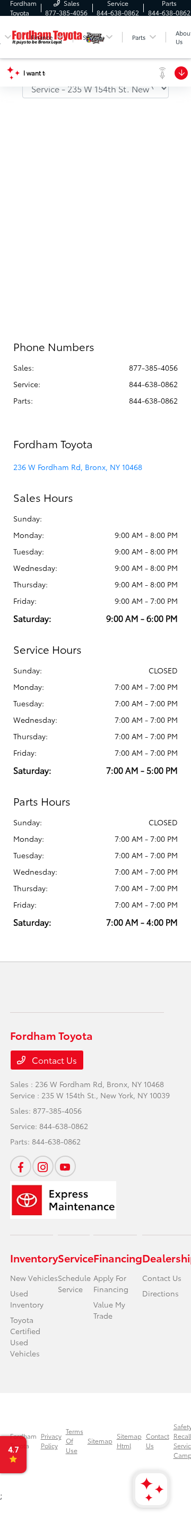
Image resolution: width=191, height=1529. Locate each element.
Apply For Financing (110, 1283)
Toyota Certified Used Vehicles (25, 1336)
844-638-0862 (153, 384)
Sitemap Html (129, 1440)
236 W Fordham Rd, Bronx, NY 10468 (77, 467)
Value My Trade (109, 1310)
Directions (160, 1293)
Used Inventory (27, 1299)
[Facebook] (20, 1166)
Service (75, 1257)
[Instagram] (43, 1166)
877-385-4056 (153, 367)
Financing (117, 1257)
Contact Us (53, 1060)
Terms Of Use (74, 1441)
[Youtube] (65, 1166)
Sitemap (100, 1440)
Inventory (34, 1257)
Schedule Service (74, 1283)
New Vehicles (34, 1277)
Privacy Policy (51, 1440)
